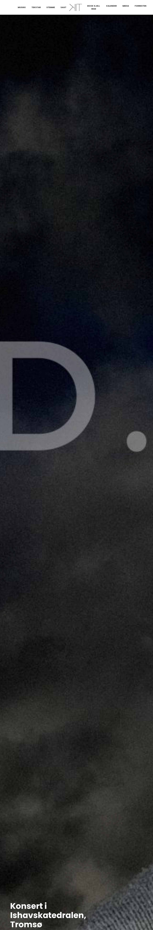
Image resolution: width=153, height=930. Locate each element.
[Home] (75, 7)
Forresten (140, 6)
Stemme (50, 7)
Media (126, 6)
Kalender (111, 6)
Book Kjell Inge (93, 7)
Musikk (22, 7)
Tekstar (36, 7)
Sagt (63, 7)
